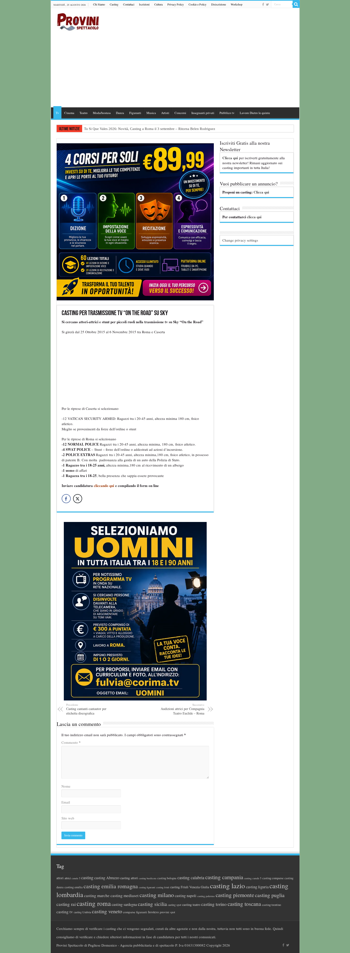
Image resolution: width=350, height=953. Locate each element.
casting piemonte (235, 895)
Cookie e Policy (197, 4)
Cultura (158, 4)
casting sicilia (152, 903)
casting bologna (166, 878)
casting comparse (273, 878)
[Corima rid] (135, 610)
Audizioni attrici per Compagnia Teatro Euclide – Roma (182, 709)
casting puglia (270, 895)
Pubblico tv (227, 113)
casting (87, 877)
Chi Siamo (99, 4)
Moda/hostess (102, 113)
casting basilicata (147, 878)
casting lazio (227, 885)
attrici (68, 878)
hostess (153, 911)
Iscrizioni (144, 4)
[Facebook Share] (66, 498)
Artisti (165, 113)
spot (172, 912)
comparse (129, 912)
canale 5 (76, 878)
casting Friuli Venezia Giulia (189, 887)
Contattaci (128, 4)
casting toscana (244, 903)
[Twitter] (267, 4)
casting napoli (185, 895)
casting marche (97, 895)
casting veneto (107, 911)
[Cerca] (296, 4)
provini (164, 912)
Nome (65, 786)
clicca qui (254, 216)
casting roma (94, 903)
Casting (114, 4)
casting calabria (190, 877)
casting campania (224, 877)
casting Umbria (82, 912)
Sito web (67, 818)
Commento (71, 742)
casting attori (129, 878)
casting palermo (206, 896)
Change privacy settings (240, 240)
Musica (151, 113)
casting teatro (191, 904)
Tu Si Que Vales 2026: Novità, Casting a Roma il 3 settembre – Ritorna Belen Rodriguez (149, 129)
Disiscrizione (218, 4)
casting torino (214, 904)
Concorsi (180, 113)
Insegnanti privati (202, 113)
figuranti (141, 912)
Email (65, 802)
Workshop (236, 4)
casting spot (174, 905)
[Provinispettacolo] (77, 20)
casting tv (64, 911)
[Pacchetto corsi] (135, 221)
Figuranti (135, 113)
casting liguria (257, 886)
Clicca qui (230, 157)
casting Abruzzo (106, 877)
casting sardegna (124, 904)
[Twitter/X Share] (77, 498)
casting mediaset (124, 895)
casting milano (157, 895)
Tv (57, 113)
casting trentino (271, 905)
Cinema (69, 113)
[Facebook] (263, 4)
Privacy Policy (175, 4)
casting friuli (162, 887)
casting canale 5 (252, 878)
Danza (120, 113)
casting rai (66, 904)
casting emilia (74, 887)
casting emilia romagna (111, 886)
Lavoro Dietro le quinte (255, 113)
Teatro (84, 113)
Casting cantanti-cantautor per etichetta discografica (86, 709)
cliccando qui (104, 485)
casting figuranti (147, 887)
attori (60, 878)
